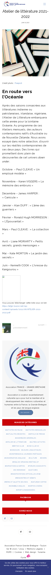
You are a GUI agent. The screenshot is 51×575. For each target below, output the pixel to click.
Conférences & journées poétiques (26, 454)
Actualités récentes (16, 434)
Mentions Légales (35, 549)
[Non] (48, 567)
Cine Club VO (33, 446)
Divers (44, 458)
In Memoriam (19, 470)
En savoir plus (30, 571)
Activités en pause (14, 430)
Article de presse (37, 434)
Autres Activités (38, 442)
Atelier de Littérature (17, 442)
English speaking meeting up (26, 462)
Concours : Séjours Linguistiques (26, 450)
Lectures (33, 470)
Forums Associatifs (37, 466)
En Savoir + (25, 412)
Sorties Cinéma (35, 486)
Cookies (18, 552)
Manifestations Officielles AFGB (26, 474)
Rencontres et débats (26, 478)
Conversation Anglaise (15, 458)
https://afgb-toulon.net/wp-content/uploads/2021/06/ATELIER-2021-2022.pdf (21, 309)
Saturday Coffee (39, 482)
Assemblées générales (26, 438)
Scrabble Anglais (17, 486)
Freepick (18, 83)
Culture (33, 458)
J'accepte (19, 571)
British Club (18, 446)
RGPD (9, 552)
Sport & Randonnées (26, 490)
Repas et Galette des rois (16, 482)
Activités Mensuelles (36, 430)
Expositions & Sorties (15, 466)
